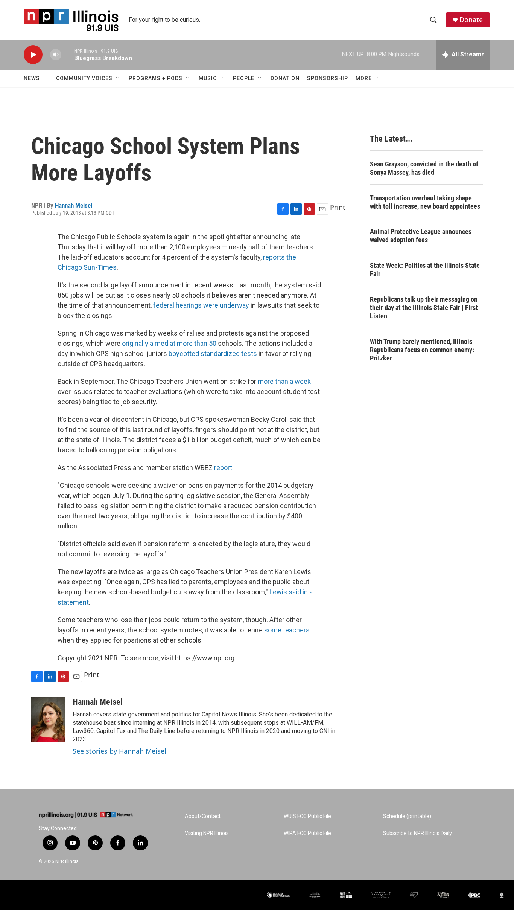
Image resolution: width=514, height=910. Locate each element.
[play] (33, 54)
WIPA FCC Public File (307, 833)
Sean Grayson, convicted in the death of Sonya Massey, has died (424, 168)
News (32, 78)
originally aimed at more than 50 (169, 343)
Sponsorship (327, 78)
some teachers (287, 630)
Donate (471, 20)
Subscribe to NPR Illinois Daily (417, 833)
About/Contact (203, 816)
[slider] (68, 54)
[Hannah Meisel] (48, 719)
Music (208, 78)
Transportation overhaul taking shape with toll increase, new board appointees (425, 202)
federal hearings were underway (201, 305)
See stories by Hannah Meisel (119, 751)
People (243, 78)
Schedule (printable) (407, 816)
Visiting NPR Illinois (207, 833)
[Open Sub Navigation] (46, 78)
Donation (285, 78)
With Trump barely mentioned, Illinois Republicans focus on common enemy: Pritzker (422, 349)
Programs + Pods (155, 78)
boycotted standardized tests (213, 353)
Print (337, 207)
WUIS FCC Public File (307, 816)
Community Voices (84, 78)
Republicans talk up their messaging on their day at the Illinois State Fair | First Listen (424, 307)
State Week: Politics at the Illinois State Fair (425, 269)
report (223, 468)
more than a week (284, 381)
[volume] (55, 54)
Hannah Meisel (73, 205)
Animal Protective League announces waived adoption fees (420, 236)
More (364, 78)
